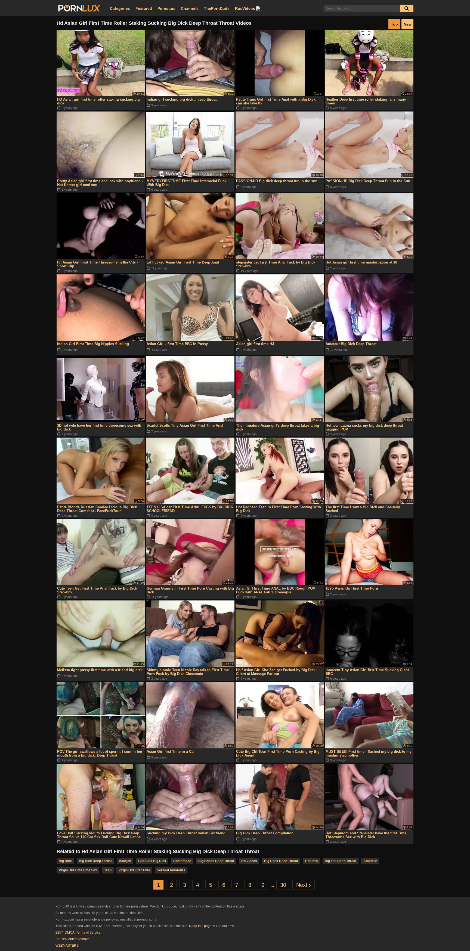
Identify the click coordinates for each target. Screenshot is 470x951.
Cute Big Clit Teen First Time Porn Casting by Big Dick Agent (278, 753)
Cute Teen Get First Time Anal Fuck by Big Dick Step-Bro (97, 590)
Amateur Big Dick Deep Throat (351, 344)
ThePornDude (217, 8)
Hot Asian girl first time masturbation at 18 (361, 262)
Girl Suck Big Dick (152, 861)
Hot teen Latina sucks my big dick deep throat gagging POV (364, 427)
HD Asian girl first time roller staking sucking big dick (98, 101)
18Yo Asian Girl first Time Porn (352, 588)
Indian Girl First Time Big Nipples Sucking (93, 344)
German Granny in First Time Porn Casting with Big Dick (190, 590)
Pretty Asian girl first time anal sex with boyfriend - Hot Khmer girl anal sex (100, 183)
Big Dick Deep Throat (95, 861)
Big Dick (65, 861)
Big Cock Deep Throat (281, 861)
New (408, 24)
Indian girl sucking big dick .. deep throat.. (183, 99)
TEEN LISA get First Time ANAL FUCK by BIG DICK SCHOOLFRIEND (190, 509)
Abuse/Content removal (72, 939)
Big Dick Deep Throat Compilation (264, 833)
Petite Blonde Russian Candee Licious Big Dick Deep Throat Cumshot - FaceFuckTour (97, 509)
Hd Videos (249, 861)
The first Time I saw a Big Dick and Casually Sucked (363, 509)
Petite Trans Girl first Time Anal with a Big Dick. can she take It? (276, 101)
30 (283, 885)
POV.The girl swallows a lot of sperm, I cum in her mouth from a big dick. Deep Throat (99, 753)
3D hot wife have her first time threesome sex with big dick (99, 427)
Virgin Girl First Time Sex (78, 870)
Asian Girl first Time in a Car (171, 751)
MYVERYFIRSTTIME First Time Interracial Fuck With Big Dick (186, 183)
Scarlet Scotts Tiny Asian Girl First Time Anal (185, 425)
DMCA (70, 932)
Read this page (200, 926)
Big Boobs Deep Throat (216, 861)
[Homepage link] (79, 8)
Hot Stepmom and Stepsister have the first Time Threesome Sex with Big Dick (366, 835)
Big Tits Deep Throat (340, 861)
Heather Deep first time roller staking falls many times (366, 101)
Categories (120, 8)
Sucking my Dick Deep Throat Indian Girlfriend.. (187, 833)
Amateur (370, 861)
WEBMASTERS (67, 945)
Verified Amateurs (171, 870)
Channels (190, 8)
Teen (108, 870)
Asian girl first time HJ (255, 344)
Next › (303, 885)
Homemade (182, 861)
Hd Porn (311, 861)
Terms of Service (88, 932)
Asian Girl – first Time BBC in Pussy (177, 344)
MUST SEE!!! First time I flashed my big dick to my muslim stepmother (369, 753)
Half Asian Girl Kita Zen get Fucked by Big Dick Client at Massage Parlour (276, 672)
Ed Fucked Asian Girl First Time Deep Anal (183, 262)
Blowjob (125, 861)
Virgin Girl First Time (134, 870)
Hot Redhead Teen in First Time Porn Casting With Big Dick (278, 509)
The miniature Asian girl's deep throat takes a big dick (277, 427)
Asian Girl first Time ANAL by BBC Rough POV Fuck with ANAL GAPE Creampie (275, 590)
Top (394, 24)
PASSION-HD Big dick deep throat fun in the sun (276, 181)
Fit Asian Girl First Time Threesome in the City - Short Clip (97, 264)
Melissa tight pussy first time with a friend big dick (100, 670)
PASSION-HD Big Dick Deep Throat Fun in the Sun (368, 181)
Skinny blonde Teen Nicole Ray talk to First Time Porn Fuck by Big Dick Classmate (188, 672)
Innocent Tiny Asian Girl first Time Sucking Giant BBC (367, 672)
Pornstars (166, 8)
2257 (59, 932)
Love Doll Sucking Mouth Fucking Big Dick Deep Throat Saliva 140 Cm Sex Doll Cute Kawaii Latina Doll (99, 835)
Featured (143, 8)
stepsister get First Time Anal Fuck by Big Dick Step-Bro (275, 264)
